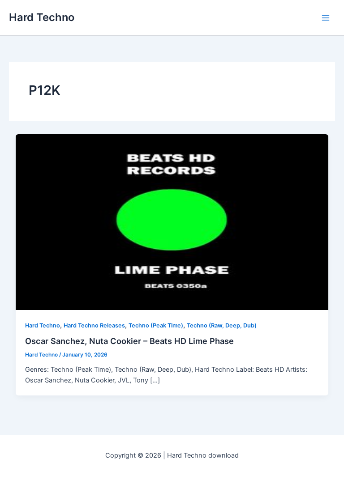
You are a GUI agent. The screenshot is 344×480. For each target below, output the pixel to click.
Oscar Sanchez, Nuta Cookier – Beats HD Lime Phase (129, 341)
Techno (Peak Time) (156, 325)
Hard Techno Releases (94, 325)
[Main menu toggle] (325, 17)
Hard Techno (41, 17)
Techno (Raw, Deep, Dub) (222, 325)
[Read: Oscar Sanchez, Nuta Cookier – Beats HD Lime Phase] (172, 221)
